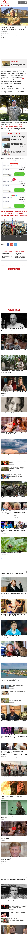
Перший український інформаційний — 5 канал (5, 2)
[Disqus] (14, 290)
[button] (2, 229)
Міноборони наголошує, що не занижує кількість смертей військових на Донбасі (18, 138)
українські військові (6, 265)
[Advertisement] (14, 184)
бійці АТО (18, 265)
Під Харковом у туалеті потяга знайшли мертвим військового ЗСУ (18, 64)
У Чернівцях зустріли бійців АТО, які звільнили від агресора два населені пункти (18, 151)
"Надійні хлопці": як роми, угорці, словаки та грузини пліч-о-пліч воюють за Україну (18, 145)
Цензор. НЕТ (20, 79)
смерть (14, 265)
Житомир (4, 31)
